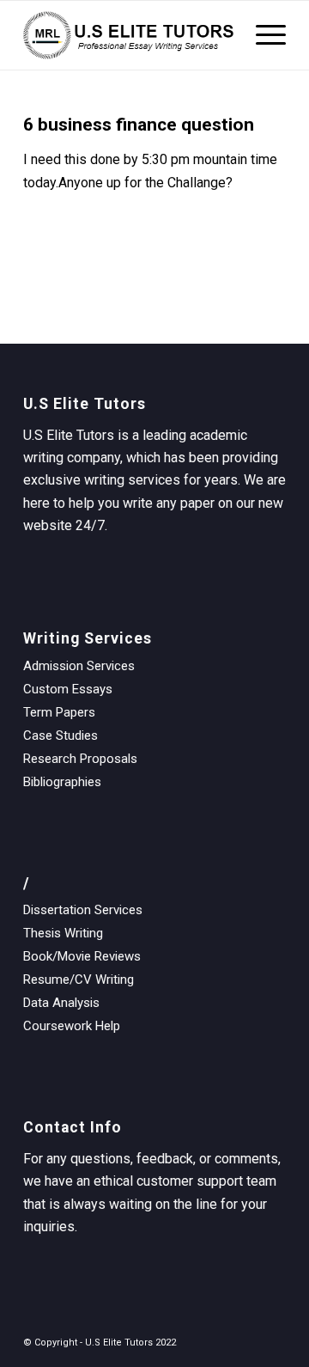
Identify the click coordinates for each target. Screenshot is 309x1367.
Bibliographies (62, 782)
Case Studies (60, 735)
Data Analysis (61, 1002)
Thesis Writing (63, 933)
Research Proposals (80, 758)
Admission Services (79, 666)
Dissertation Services (82, 910)
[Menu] (262, 35)
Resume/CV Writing (78, 979)
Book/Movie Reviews (82, 956)
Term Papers (59, 712)
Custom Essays (67, 689)
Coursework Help (71, 1026)
